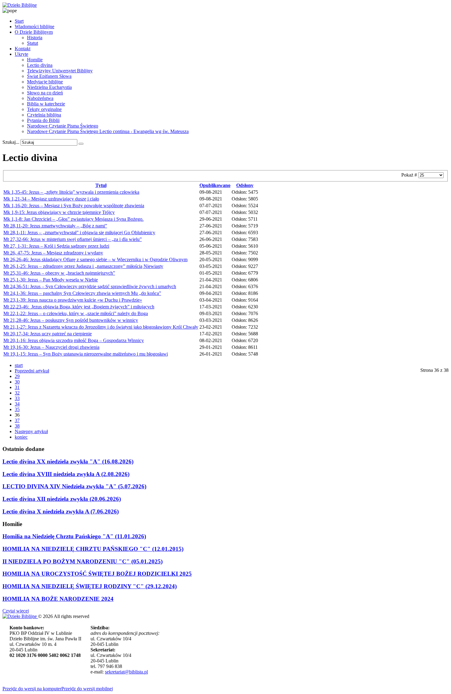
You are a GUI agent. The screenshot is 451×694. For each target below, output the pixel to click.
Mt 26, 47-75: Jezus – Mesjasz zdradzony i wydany (53, 252)
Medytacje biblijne (45, 81)
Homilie (35, 59)
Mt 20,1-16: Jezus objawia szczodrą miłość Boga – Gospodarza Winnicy (73, 340)
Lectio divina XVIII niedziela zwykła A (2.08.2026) (65, 474)
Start (19, 21)
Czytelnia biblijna (44, 114)
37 (17, 420)
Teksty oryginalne (44, 109)
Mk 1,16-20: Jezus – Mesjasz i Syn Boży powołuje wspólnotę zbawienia (73, 205)
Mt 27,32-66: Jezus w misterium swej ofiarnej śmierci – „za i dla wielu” (72, 239)
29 (17, 376)
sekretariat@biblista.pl (126, 671)
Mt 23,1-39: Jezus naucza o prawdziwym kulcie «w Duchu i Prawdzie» (72, 300)
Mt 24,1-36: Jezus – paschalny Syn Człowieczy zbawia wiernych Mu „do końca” (82, 293)
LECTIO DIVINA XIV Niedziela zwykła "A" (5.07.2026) (74, 486)
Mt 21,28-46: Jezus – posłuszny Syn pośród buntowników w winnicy (70, 320)
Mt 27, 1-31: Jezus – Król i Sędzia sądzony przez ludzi (56, 246)
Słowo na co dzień (45, 92)
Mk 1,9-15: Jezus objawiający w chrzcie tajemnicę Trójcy (59, 212)
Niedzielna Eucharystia (49, 87)
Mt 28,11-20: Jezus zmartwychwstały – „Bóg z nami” (55, 225)
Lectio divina (39, 65)
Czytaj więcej (15, 610)
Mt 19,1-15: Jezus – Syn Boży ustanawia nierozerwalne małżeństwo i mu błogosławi (85, 354)
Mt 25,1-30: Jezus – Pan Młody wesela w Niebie (50, 279)
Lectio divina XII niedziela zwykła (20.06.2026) (61, 499)
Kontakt (22, 48)
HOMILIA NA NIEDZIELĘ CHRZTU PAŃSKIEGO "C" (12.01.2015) (92, 549)
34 (17, 403)
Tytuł (100, 185)
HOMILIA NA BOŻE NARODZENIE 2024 (58, 599)
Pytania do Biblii (43, 120)
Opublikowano (214, 185)
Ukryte (21, 54)
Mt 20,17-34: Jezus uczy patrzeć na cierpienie (47, 333)
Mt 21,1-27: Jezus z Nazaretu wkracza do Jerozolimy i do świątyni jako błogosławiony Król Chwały (100, 327)
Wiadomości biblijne (34, 26)
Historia (34, 37)
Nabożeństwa (40, 98)
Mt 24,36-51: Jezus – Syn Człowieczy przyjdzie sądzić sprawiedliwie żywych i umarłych (89, 286)
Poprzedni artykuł (32, 370)
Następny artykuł (31, 431)
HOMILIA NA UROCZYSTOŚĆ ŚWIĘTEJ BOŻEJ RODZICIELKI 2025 (97, 573)
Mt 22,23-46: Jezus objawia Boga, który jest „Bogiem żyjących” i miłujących (78, 306)
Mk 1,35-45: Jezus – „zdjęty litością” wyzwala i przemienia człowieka (71, 192)
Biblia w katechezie (46, 103)
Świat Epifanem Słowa (49, 76)
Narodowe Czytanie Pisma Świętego (62, 125)
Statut (32, 43)
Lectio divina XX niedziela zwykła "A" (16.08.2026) (67, 461)
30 (17, 381)
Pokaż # (409, 174)
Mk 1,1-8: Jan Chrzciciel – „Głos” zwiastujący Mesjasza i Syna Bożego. (73, 219)
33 (17, 398)
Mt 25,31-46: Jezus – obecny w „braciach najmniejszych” (59, 273)
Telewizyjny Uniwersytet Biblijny (60, 70)
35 (17, 409)
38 (17, 426)
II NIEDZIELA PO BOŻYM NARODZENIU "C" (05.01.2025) (82, 561)
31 (17, 387)
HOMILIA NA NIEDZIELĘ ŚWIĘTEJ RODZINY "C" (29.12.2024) (89, 586)
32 (17, 392)
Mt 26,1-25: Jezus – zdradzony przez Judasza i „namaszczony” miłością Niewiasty (83, 266)
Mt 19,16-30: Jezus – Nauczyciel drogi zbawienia (51, 347)
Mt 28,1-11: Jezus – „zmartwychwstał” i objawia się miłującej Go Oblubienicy (79, 232)
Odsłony (244, 185)
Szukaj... (10, 142)
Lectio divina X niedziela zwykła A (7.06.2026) (60, 511)
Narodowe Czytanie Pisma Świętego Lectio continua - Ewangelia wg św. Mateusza (108, 131)
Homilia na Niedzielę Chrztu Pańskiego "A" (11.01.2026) (74, 536)
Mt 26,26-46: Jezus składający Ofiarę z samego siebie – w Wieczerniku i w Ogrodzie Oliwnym (95, 259)
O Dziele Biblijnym (34, 32)
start (19, 365)
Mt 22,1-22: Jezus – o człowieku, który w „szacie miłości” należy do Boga (75, 313)
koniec (21, 437)
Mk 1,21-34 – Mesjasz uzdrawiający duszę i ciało (51, 198)
